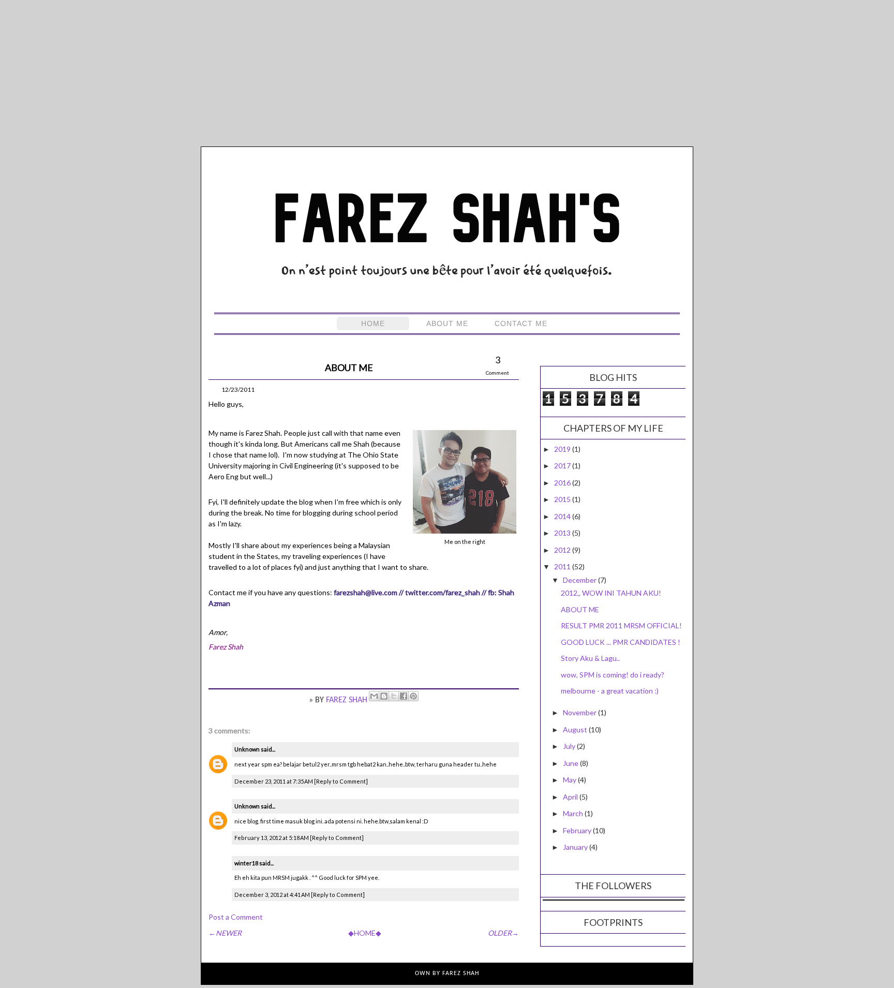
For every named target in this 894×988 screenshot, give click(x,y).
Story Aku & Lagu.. (590, 658)
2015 (563, 499)
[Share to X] (394, 696)
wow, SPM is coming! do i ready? (612, 674)
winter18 (246, 863)
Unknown (247, 749)
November (580, 712)
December (580, 580)
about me (447, 323)
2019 (563, 449)
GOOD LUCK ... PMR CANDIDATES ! (620, 642)
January (576, 847)
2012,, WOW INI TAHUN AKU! (611, 592)
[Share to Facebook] (403, 696)
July (570, 746)
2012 (563, 549)
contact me (521, 323)
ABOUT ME (580, 609)
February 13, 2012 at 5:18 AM (272, 837)
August (576, 729)
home (373, 323)
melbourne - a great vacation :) (610, 690)
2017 (563, 465)
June (571, 763)
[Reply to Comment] (341, 781)
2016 (563, 482)
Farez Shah (347, 700)
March (574, 813)
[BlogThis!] (384, 696)
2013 (563, 532)
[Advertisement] (447, 72)
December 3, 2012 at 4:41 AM (272, 894)
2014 (563, 516)
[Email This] (374, 696)
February (578, 830)
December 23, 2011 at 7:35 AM (274, 781)
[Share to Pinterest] (413, 696)
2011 (563, 566)
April (571, 796)
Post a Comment (235, 916)
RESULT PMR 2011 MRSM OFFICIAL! (621, 625)
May (570, 779)
